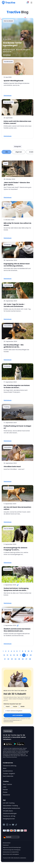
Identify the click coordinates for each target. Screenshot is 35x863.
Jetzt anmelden (17, 715)
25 (19, 659)
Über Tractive (7, 784)
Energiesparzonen (9, 819)
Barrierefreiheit (6, 843)
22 (8, 659)
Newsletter (6, 795)
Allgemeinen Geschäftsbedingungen (12, 720)
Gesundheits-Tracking (10, 806)
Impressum (6, 845)
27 (26, 659)
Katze (15, 706)
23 (12, 659)
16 (17, 655)
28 (30, 659)
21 (5, 659)
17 (20, 655)
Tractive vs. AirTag (9, 816)
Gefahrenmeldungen (10, 813)
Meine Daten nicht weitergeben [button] (11, 854)
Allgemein (18, 152)
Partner (5, 790)
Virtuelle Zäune (8, 811)
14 (10, 655)
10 (28, 651)
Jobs (4, 787)
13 (7, 655)
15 (14, 655)
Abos (4, 768)
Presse (5, 792)
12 (4, 655)
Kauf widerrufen (8, 776)
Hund (7, 706)
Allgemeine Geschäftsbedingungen (12, 847)
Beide (22, 706)
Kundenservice (8, 771)
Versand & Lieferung (9, 766)
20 (31, 655)
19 (27, 655)
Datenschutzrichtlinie (8, 721)
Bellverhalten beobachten (11, 808)
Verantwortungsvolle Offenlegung (11, 849)
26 (23, 659)
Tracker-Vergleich (9, 773)
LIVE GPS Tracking (8, 803)
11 (31, 651)
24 (15, 659)
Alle (6, 152)
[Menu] (31, 3)
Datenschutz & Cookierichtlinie (11, 852)
